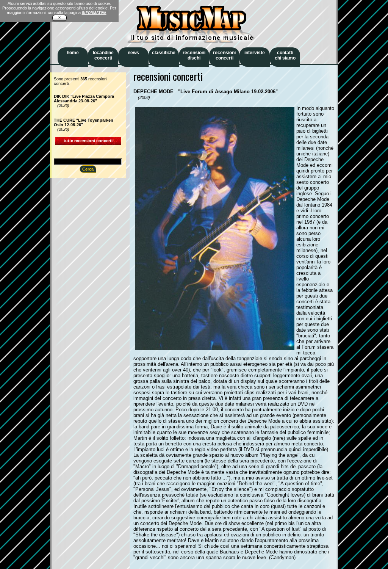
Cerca (88, 169)
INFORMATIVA (94, 13)
